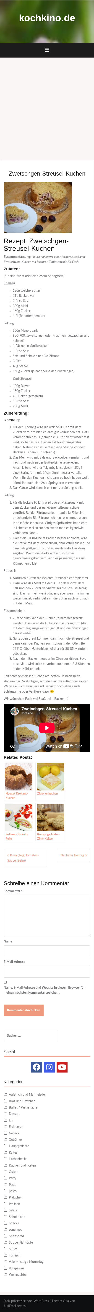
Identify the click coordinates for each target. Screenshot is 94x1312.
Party (12, 1178)
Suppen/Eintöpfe (21, 1242)
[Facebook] (36, 1067)
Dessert (14, 1114)
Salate (13, 1210)
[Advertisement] (47, 106)
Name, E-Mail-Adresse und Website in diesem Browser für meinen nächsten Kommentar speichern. (44, 990)
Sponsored (16, 1236)
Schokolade (17, 1217)
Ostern (13, 1172)
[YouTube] (62, 1067)
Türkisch (15, 1255)
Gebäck (14, 1133)
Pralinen (14, 1204)
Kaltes (13, 1152)
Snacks (14, 1223)
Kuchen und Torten (22, 1165)
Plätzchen (15, 1197)
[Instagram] (49, 1067)
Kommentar (13, 891)
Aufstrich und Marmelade (27, 1094)
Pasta (12, 1184)
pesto (13, 1191)
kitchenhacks (18, 1159)
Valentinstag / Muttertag (26, 1262)
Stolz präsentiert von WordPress (26, 1301)
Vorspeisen (16, 1268)
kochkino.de (47, 18)
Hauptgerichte (19, 1146)
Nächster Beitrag (72, 855)
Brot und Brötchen (22, 1101)
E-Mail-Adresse (14, 962)
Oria (66, 1301)
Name (8, 941)
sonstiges (15, 1229)
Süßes (13, 1249)
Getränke (15, 1139)
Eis (11, 1120)
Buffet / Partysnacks (23, 1107)
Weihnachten (18, 1274)
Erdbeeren (16, 1126)
